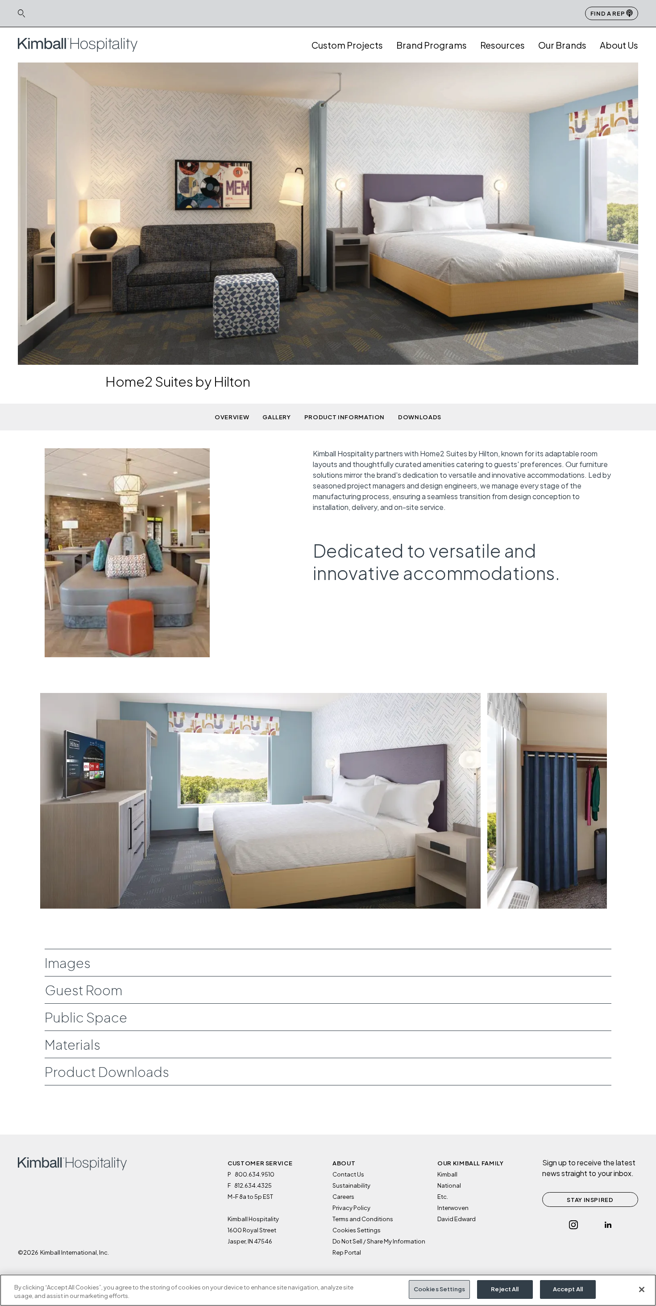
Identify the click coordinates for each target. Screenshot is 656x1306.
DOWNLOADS (419, 417)
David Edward (456, 1219)
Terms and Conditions (362, 1219)
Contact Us (348, 1174)
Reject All (505, 1289)
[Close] (642, 1289)
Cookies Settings (439, 1289)
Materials (72, 1044)
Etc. (442, 1196)
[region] (328, 1290)
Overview (232, 417)
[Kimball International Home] (77, 44)
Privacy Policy (351, 1207)
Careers (343, 1196)
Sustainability (351, 1185)
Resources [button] (502, 44)
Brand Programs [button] (431, 44)
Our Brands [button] (562, 44)
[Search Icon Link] (21, 13)
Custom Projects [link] (347, 44)
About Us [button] (619, 44)
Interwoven (453, 1207)
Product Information (344, 417)
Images (68, 962)
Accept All (568, 1289)
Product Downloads (107, 1071)
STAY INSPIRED (590, 1199)
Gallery (276, 417)
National (449, 1185)
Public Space (86, 1017)
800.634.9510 (254, 1174)
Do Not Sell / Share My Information (378, 1241)
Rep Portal (346, 1252)
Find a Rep (608, 13)
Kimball (447, 1174)
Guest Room (83, 989)
